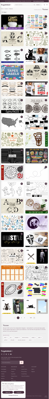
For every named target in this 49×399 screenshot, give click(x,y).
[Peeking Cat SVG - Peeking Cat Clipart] (36, 306)
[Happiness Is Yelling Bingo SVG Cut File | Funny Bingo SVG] (36, 88)
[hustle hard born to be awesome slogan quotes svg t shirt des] (12, 239)
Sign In (32, 369)
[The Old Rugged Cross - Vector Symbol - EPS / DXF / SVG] (36, 239)
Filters (5, 12)
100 (31, 317)
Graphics (6, 8)
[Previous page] (15, 318)
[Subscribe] (21, 362)
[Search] (34, 5)
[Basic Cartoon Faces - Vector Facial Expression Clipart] (12, 105)
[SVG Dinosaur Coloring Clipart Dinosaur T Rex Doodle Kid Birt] (12, 189)
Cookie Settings (45, 396)
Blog (12, 378)
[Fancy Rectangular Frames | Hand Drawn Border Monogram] (36, 122)
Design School (14, 376)
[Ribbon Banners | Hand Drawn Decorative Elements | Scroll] (12, 88)
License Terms (24, 369)
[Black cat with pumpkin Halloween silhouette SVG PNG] (36, 55)
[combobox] (24, 5)
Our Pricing (13, 369)
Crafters (2, 373)
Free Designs (3, 369)
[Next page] (34, 318)
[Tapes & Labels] (12, 72)
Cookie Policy (24, 373)
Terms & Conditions (25, 376)
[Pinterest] (6, 354)
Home (2, 8)
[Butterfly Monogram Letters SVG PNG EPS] (12, 38)
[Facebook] (4, 354)
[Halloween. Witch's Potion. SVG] (36, 222)
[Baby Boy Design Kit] (12, 222)
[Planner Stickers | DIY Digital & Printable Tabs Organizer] (36, 22)
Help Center (13, 380)
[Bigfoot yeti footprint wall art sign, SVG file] (36, 139)
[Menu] (47, 5)
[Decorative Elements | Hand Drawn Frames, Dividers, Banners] (12, 256)
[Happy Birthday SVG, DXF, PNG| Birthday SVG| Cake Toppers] (12, 22)
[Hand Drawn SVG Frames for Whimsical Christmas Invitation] (12, 272)
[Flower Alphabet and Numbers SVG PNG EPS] (12, 206)
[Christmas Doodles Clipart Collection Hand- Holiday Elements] (36, 38)
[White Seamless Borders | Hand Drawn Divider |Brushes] (12, 155)
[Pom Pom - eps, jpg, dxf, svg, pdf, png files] (12, 172)
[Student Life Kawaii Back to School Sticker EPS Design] (36, 155)
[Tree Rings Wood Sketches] (36, 105)
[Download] (19, 16)
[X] (8, 354)
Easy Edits (13, 373)
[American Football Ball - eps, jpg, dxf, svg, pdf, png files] (12, 289)
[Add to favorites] (22, 16)
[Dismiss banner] (47, 1)
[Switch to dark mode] (44, 5)
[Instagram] (1, 354)
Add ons (2, 378)
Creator (12, 371)
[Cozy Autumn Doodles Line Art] (36, 272)
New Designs (3, 371)
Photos (2, 380)
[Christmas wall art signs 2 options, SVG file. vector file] (36, 206)
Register (33, 371)
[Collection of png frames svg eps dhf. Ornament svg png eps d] (36, 189)
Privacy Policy (24, 371)
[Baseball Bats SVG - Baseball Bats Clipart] (36, 256)
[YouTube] (10, 354)
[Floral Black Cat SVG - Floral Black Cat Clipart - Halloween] (12, 306)
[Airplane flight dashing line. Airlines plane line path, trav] (36, 172)
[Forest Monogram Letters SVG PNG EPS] (36, 72)
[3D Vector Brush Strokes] (36, 289)
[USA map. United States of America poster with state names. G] (12, 122)
